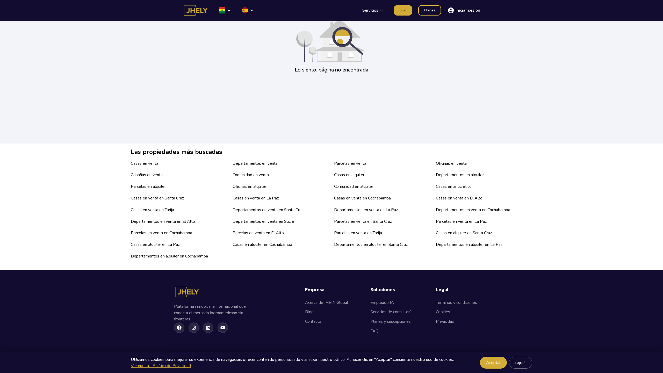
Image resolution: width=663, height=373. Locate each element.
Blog (309, 312)
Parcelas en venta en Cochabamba (161, 233)
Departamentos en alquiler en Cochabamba (169, 256)
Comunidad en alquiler (353, 186)
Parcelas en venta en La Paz (461, 221)
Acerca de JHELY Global (326, 302)
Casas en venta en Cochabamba (362, 198)
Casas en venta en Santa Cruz (157, 198)
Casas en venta (144, 163)
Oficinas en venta (451, 163)
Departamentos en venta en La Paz (366, 210)
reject (520, 362)
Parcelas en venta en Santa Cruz (363, 221)
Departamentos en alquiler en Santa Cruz (371, 244)
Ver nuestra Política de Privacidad (161, 366)
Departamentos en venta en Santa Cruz (268, 210)
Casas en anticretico (454, 186)
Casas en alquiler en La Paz (155, 244)
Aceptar (493, 362)
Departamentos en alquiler (460, 175)
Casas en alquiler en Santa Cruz (464, 233)
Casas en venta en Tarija (152, 210)
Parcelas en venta (350, 163)
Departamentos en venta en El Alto (163, 221)
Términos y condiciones (456, 302)
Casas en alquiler (349, 175)
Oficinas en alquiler (249, 186)
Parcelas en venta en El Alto (258, 233)
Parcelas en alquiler (148, 186)
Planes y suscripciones (390, 321)
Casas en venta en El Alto (459, 198)
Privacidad (445, 321)
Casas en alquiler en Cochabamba (262, 244)
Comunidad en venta (251, 175)
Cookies (443, 312)
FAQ (374, 331)
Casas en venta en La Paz (256, 198)
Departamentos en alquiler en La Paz (469, 244)
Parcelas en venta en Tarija (358, 233)
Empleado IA (382, 302)
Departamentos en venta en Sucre (263, 221)
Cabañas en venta (147, 175)
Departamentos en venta (255, 163)
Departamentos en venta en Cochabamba (473, 210)
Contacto (313, 321)
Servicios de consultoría (391, 312)
